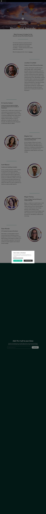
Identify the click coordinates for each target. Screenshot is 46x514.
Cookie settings (28, 260)
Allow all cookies (17, 260)
